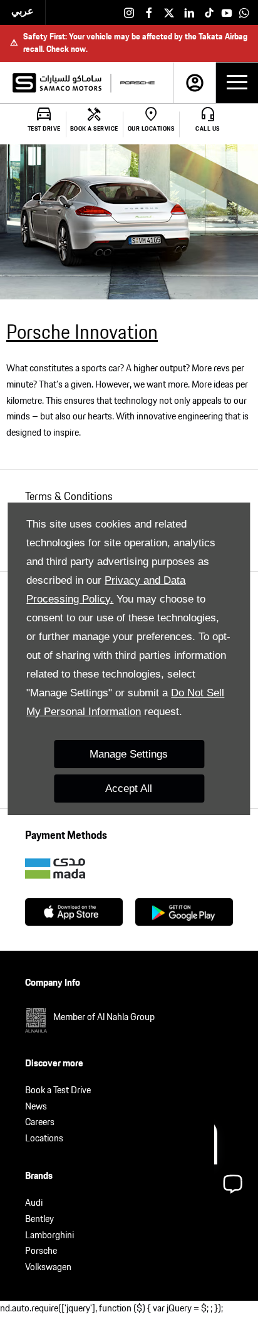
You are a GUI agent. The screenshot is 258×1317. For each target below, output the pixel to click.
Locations (44, 1138)
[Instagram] (129, 12)
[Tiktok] (209, 12)
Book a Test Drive (58, 1090)
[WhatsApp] (244, 12)
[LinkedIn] (189, 12)
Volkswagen (48, 1267)
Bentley (39, 1219)
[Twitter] (169, 12)
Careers (39, 1122)
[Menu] (237, 83)
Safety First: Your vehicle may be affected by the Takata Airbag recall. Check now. (128, 43)
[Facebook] (149, 12)
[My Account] (194, 83)
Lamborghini (49, 1235)
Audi (34, 1203)
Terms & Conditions (69, 497)
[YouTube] (226, 12)
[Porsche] (137, 82)
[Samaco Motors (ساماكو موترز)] (57, 82)
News (36, 1106)
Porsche (41, 1251)
